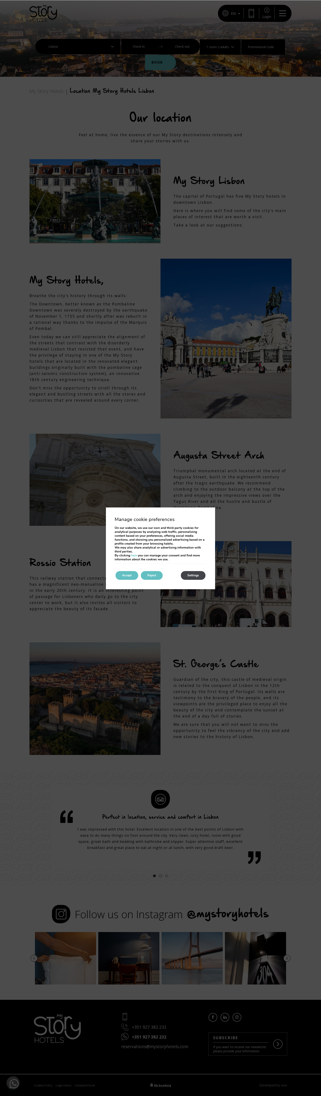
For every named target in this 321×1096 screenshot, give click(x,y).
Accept (127, 575)
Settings (193, 575)
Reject (151, 575)
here (134, 555)
